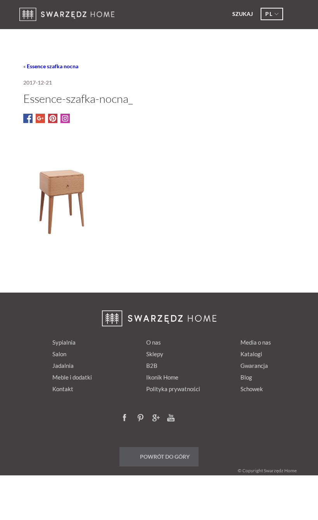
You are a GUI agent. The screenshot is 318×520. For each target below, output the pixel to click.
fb (127, 418)
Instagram (186, 418)
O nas (153, 342)
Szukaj (242, 13)
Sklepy (154, 353)
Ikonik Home (162, 377)
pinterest (141, 418)
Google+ (156, 418)
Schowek (251, 388)
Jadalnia (63, 365)
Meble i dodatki (72, 377)
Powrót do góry (165, 456)
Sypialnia (64, 342)
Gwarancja (254, 365)
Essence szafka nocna (52, 66)
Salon (59, 353)
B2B (151, 365)
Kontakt (62, 388)
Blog (246, 377)
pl (269, 13)
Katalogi (251, 353)
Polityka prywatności (173, 388)
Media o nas (255, 342)
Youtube (171, 418)
